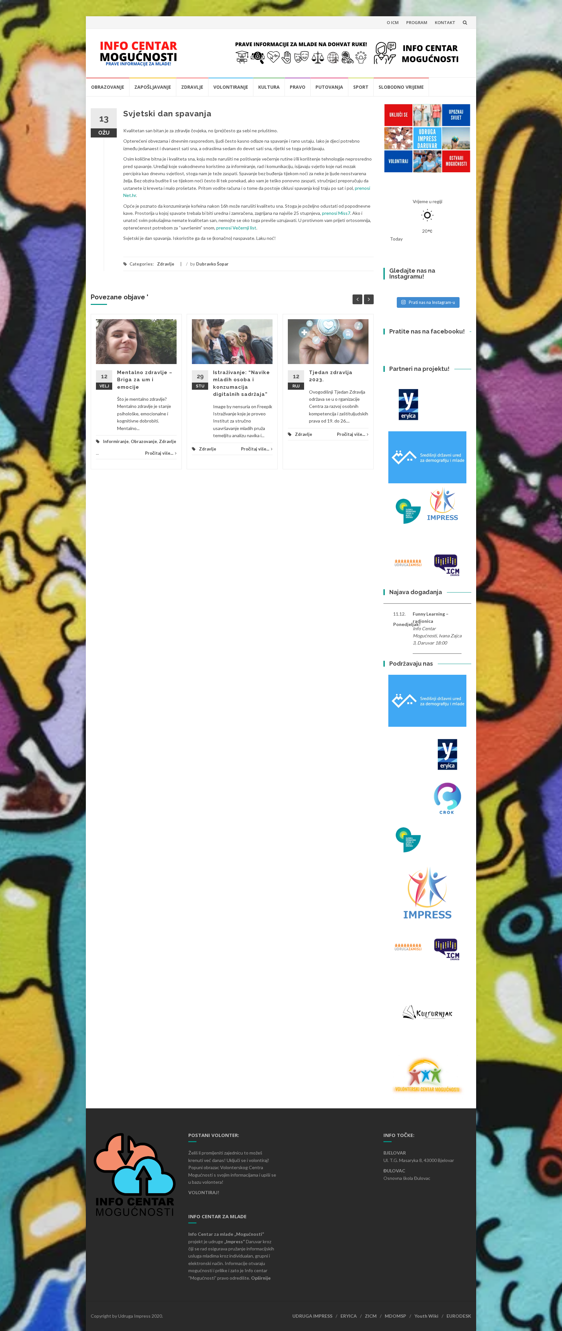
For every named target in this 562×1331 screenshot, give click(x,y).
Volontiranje (230, 87)
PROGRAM (416, 22)
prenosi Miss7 (336, 213)
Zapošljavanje (152, 87)
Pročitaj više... (159, 453)
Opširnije (261, 1278)
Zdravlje (192, 87)
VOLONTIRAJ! (203, 1192)
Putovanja (329, 87)
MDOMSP (395, 1316)
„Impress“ (235, 1241)
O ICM (393, 22)
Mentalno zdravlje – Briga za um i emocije (144, 380)
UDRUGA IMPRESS (312, 1316)
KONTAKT (445, 22)
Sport (360, 87)
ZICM (371, 1316)
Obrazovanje (107, 87)
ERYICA (349, 1316)
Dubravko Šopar (212, 264)
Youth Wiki (426, 1316)
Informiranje (116, 441)
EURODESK (459, 1316)
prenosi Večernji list (236, 227)
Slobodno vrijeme (401, 87)
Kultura (269, 87)
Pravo (297, 87)
